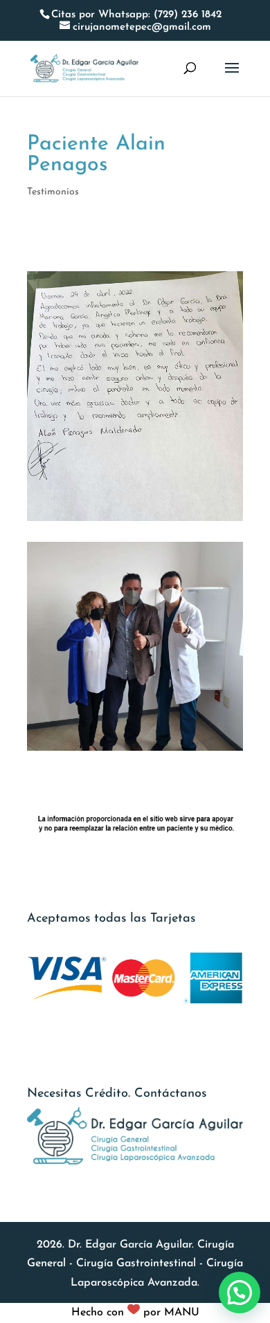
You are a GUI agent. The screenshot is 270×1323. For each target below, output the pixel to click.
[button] (239, 1292)
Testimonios (53, 192)
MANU (181, 1312)
